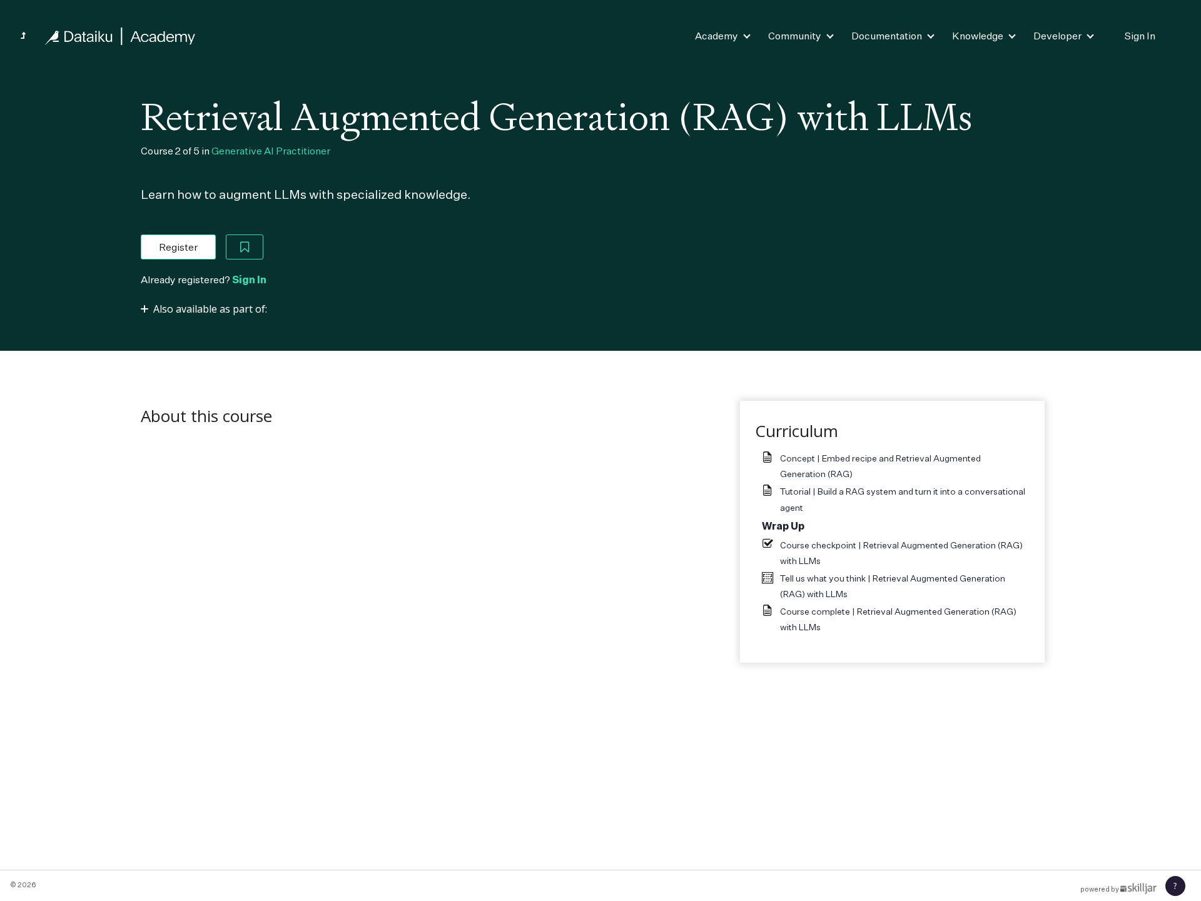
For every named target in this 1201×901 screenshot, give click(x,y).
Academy (716, 35)
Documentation (886, 35)
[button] (1175, 886)
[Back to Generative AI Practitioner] (23, 36)
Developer (1057, 35)
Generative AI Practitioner (270, 150)
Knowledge (977, 35)
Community (794, 35)
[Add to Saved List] (244, 246)
